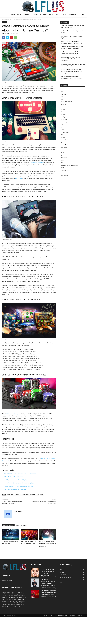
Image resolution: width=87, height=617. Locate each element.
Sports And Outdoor (66, 155)
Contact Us (79, 615)
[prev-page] (3, 550)
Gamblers (17, 494)
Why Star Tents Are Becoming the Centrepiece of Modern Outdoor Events (71, 42)
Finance (63, 112)
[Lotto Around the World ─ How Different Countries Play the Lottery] (29, 534)
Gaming (63, 117)
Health (64, 15)
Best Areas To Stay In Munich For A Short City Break (72, 37)
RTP (38, 494)
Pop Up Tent (64, 145)
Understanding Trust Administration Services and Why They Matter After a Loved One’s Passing (73, 59)
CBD (62, 99)
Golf (62, 127)
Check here (18, 178)
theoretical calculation (37, 162)
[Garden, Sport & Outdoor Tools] (43, 6)
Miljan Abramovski (45, 575)
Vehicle (63, 173)
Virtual (41, 494)
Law (62, 134)
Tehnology (64, 157)
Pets (62, 142)
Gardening (72, 15)
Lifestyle (63, 137)
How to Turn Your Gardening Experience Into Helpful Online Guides (73, 26)
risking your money (12, 414)
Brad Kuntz (43, 587)
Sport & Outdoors (23, 15)
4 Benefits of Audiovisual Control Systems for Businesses (44, 502)
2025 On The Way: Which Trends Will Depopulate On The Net (12, 502)
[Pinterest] (11, 37)
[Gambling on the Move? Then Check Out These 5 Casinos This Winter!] (35, 594)
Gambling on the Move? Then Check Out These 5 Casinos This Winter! (48, 592)
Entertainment (65, 107)
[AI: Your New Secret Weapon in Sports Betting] (10, 534)
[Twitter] (7, 37)
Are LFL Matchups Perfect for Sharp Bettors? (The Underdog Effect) (70, 52)
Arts (62, 89)
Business (35, 15)
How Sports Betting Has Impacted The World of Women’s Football (73, 65)
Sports (62, 152)
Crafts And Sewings (66, 101)
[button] (83, 15)
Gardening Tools (65, 122)
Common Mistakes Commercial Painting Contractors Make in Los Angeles (72, 47)
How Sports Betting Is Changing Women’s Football (72, 31)
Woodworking (64, 175)
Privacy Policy (72, 615)
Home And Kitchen (66, 132)
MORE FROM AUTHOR (21, 525)
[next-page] (6, 550)
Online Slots (32, 494)
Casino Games (10, 494)
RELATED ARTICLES (8, 525)
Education (43, 15)
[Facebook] (3, 37)
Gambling (8, 19)
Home (13, 15)
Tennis (62, 160)
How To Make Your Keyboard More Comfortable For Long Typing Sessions (71, 77)
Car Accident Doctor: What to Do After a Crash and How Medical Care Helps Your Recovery (71, 71)
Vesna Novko (6, 33)
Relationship (64, 150)
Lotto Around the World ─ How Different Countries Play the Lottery (28, 543)
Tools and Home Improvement (69, 165)
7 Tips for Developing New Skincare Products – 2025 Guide (48, 571)
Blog (62, 91)
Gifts (62, 124)
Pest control (64, 140)
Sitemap (50, 615)
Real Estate (64, 147)
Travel (51, 15)
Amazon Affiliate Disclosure (60, 615)
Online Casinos (24, 494)
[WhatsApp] (15, 37)
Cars (57, 15)
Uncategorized (65, 170)
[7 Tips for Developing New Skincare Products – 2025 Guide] (35, 572)
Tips (62, 162)
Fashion (63, 109)
